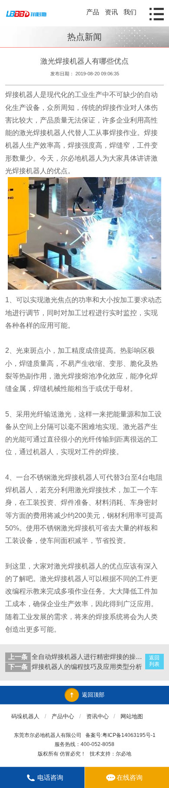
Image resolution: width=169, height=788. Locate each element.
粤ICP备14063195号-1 (129, 735)
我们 (130, 12)
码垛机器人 (25, 716)
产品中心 (63, 716)
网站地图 (131, 716)
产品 (92, 12)
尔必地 (123, 754)
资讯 (111, 12)
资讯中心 (97, 716)
